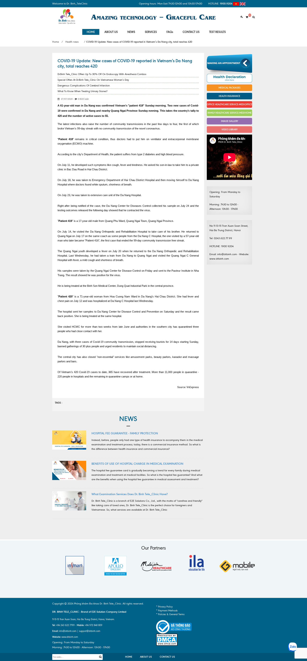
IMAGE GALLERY (229, 121)
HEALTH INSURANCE (229, 96)
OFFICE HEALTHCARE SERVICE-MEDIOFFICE (229, 104)
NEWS (131, 32)
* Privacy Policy (164, 606)
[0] (245, 17)
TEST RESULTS (217, 32)
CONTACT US (191, 32)
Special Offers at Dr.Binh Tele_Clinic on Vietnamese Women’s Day (93, 79)
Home (55, 41)
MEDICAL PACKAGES (229, 87)
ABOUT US (111, 32)
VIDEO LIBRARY (230, 129)
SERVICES (151, 32)
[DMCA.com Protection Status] (166, 639)
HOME (91, 32)
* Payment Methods (167, 610)
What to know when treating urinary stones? (82, 91)
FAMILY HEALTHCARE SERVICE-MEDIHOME (230, 112)
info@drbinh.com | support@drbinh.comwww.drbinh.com (76, 634)
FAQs (169, 32)
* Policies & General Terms (170, 614)
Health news (72, 41)
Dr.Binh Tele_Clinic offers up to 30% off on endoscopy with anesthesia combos (102, 74)
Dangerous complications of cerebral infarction (84, 85)
